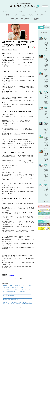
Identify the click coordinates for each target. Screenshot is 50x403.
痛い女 (10, 49)
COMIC (46, 27)
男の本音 (5, 49)
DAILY (41, 27)
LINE (15, 49)
